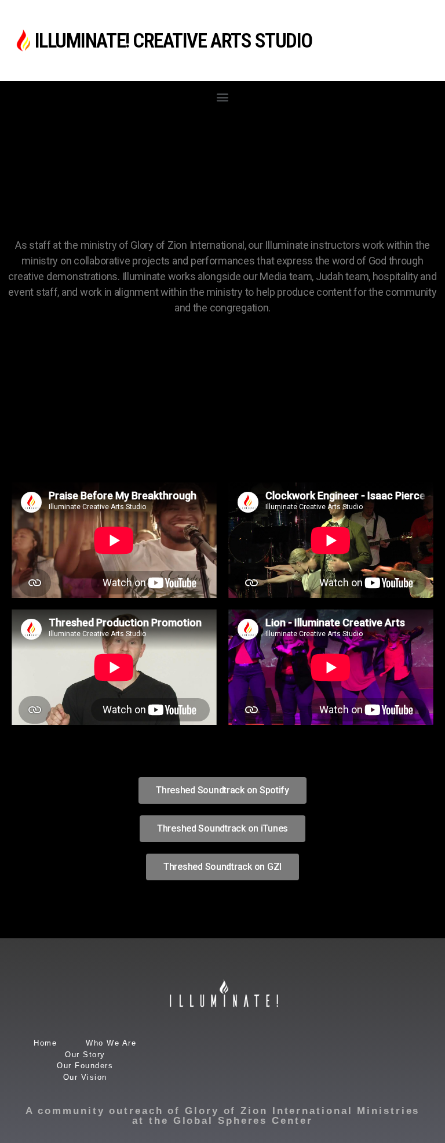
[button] (222, 96)
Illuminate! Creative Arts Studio (173, 41)
